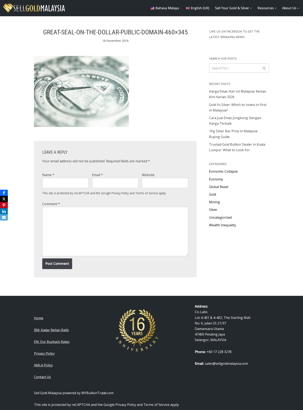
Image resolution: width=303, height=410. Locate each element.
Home (38, 318)
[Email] (4, 217)
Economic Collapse (223, 171)
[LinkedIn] (4, 211)
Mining (214, 202)
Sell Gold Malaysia (48, 393)
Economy (216, 179)
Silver (213, 209)
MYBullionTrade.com (97, 393)
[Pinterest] (4, 205)
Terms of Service (146, 193)
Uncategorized (220, 217)
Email (97, 175)
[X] (4, 199)
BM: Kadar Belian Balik (51, 330)
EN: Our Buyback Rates (51, 341)
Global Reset (218, 187)
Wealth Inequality (222, 225)
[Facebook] (4, 193)
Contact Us (42, 377)
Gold (212, 194)
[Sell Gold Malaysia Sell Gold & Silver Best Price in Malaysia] (34, 8)
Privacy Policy (120, 193)
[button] (251, 8)
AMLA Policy (43, 365)
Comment (51, 204)
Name (48, 175)
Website (148, 175)
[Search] (264, 68)
